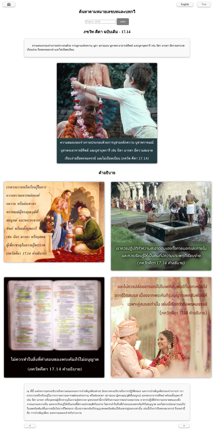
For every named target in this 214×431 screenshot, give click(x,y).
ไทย (204, 4)
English (185, 4)
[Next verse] (184, 425)
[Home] (9, 4)
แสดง (123, 21)
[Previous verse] (30, 425)
